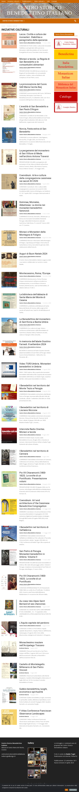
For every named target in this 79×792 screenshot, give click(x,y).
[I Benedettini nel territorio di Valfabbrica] (9, 533)
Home (3, 1)
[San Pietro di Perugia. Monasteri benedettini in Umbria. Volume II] (9, 557)
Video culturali (39, 1)
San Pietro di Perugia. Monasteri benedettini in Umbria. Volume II (32, 554)
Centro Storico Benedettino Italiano (30, 43)
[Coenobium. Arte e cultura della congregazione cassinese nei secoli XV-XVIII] (9, 181)
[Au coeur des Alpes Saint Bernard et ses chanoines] (9, 607)
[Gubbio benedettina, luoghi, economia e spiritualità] (9, 695)
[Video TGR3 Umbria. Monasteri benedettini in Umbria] (9, 370)
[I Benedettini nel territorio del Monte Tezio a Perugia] (9, 392)
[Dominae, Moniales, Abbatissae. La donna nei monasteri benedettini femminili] (9, 208)
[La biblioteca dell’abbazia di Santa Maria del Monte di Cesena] (9, 300)
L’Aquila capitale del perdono (34, 623)
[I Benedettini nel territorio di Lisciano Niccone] (9, 413)
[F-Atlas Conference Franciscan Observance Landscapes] (9, 717)
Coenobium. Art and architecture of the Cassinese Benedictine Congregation (34, 503)
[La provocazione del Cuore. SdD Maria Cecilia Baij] (9, 90)
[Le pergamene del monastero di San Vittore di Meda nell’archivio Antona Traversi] (9, 157)
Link (48, 1)
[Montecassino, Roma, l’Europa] (9, 279)
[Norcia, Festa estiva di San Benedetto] (9, 135)
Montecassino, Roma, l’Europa (34, 273)
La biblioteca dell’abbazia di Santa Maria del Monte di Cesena (33, 297)
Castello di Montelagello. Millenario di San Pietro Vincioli (32, 667)
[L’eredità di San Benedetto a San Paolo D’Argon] (9, 113)
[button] (75, 20)
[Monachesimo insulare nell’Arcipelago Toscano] (9, 649)
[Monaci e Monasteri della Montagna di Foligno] (9, 238)
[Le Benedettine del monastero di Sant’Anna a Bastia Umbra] (9, 325)
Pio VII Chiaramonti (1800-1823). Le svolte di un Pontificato (32, 579)
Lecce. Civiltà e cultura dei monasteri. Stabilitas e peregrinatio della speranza (33, 37)
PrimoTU (74, 756)
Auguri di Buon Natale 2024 (33, 253)
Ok (66, 789)
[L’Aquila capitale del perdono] (9, 629)
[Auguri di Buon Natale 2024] (9, 260)
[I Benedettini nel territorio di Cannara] (9, 457)
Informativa (73, 789)
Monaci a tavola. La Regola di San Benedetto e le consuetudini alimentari (34, 62)
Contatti (54, 1)
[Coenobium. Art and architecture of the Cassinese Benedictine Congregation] (9, 506)
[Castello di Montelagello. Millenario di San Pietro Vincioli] (9, 670)
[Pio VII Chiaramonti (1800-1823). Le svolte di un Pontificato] (9, 582)
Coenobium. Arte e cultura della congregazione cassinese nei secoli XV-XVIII (35, 178)
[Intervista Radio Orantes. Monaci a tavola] (9, 435)
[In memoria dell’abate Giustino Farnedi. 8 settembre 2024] (9, 348)
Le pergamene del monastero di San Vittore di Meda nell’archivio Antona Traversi (34, 153)
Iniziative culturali (13, 1)
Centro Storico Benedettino (12, 21)
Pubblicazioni (26, 1)
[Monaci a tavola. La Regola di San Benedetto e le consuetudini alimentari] (9, 65)
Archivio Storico (24, 648)
